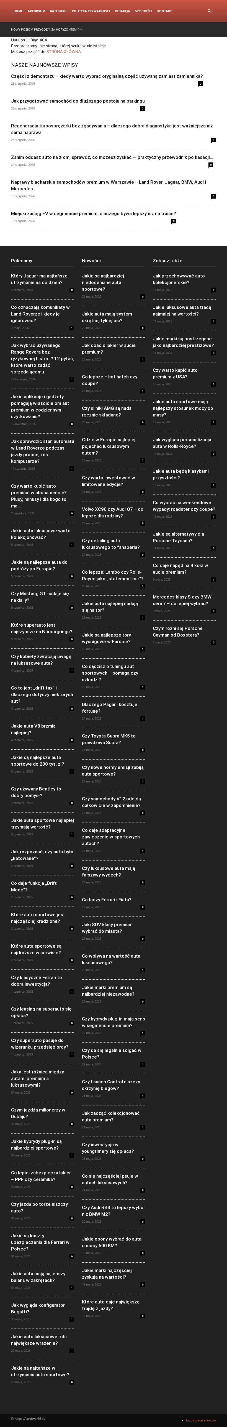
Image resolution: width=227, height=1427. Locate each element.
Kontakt (164, 11)
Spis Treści (143, 11)
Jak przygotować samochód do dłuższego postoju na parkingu (78, 101)
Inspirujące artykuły (201, 1420)
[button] (209, 11)
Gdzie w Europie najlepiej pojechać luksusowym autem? (108, 446)
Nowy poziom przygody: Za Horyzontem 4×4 (46, 29)
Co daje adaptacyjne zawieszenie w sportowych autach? (111, 836)
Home (18, 11)
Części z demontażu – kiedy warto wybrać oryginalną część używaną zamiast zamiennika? (107, 76)
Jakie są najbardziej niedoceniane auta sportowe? (103, 282)
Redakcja (122, 11)
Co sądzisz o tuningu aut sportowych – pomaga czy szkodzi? (110, 673)
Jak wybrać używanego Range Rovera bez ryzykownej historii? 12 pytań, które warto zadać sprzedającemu (42, 359)
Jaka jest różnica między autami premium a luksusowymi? (37, 1078)
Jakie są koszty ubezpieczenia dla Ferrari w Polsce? (40, 1242)
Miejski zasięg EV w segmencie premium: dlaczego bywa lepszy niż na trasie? (93, 213)
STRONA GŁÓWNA (64, 51)
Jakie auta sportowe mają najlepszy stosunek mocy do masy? (183, 408)
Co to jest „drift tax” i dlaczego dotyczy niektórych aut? (42, 694)
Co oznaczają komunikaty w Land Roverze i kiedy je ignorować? (40, 313)
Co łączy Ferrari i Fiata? (106, 899)
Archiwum (36, 11)
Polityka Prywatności (91, 11)
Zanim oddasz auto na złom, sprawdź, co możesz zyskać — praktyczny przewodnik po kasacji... (112, 157)
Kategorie (58, 11)
